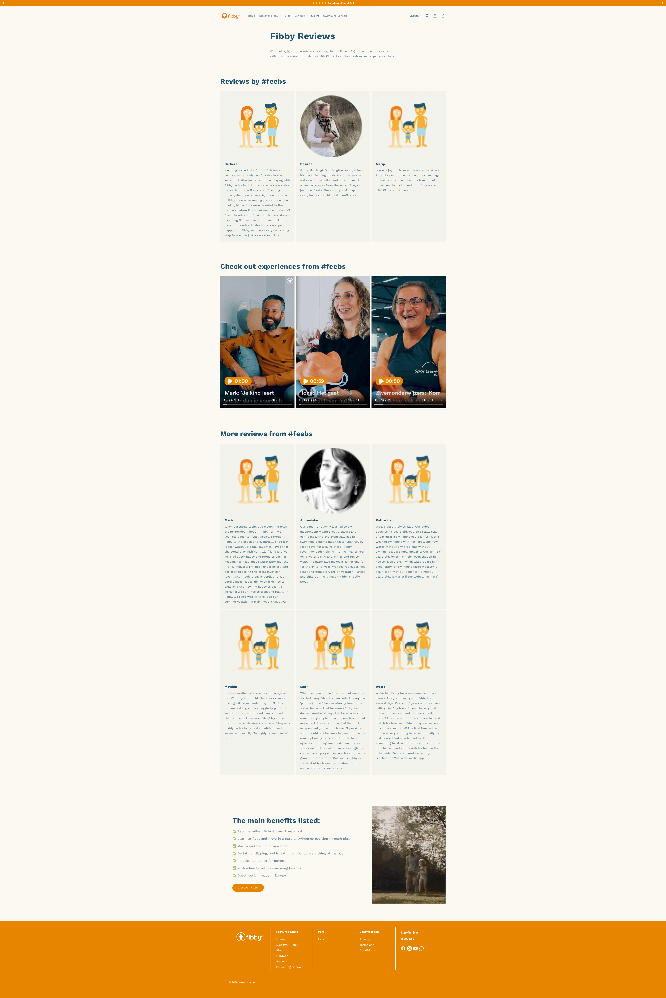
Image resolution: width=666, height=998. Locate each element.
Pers (321, 939)
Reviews (282, 961)
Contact (282, 956)
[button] (270, 15)
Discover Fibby (248, 887)
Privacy (365, 939)
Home (280, 939)
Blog (279, 950)
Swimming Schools (290, 967)
